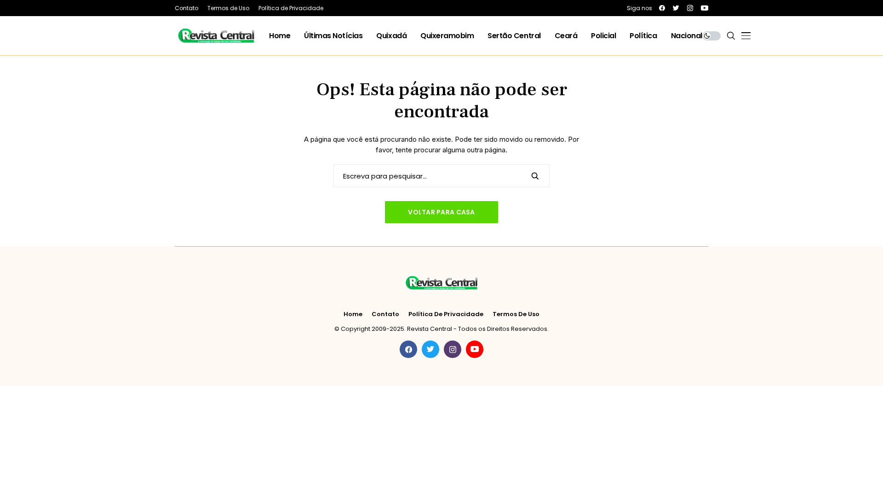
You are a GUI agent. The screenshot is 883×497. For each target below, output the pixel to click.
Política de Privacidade (445, 314)
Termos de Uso (516, 314)
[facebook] (662, 8)
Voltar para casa (441, 212)
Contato (385, 314)
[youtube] (704, 8)
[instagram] (690, 8)
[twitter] (676, 8)
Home (353, 314)
